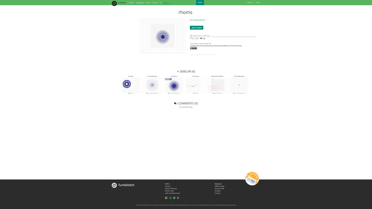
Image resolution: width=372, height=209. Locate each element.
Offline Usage (219, 186)
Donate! (217, 191)
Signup (249, 2)
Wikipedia (218, 184)
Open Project (197, 28)
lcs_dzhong (218, 93)
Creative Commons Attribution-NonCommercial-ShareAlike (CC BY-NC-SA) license (216, 45)
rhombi (130, 76)
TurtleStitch (122, 3)
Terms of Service (171, 188)
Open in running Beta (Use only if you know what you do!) (203, 54)
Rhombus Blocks (217, 76)
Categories (140, 3)
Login (258, 2)
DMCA (167, 184)
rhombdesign (152, 76)
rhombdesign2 (239, 76)
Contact (217, 193)
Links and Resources (172, 193)
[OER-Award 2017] (252, 178)
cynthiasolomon (198, 20)
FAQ (148, 3)
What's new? (169, 191)
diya (196, 93)
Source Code (219, 188)
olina (131, 93)
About (131, 3)
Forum (155, 3)
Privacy (167, 186)
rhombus (174, 76)
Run (200, 2)
